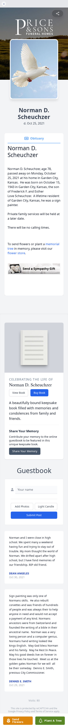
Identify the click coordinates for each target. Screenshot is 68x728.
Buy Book (39, 392)
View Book (18, 392)
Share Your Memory (24, 451)
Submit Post (34, 515)
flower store (16, 253)
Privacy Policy (23, 711)
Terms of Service (44, 711)
